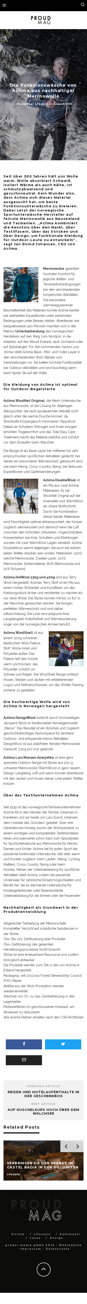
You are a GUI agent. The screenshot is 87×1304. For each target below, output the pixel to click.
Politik (18, 1234)
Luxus (35, 1237)
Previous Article (43, 1086)
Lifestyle (41, 104)
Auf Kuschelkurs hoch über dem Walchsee (43, 1112)
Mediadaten (70, 1245)
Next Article (43, 1104)
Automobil (70, 1234)
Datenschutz (58, 1248)
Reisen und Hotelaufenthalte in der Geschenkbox (43, 1094)
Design (56, 1237)
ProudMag (25, 104)
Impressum (30, 1248)
